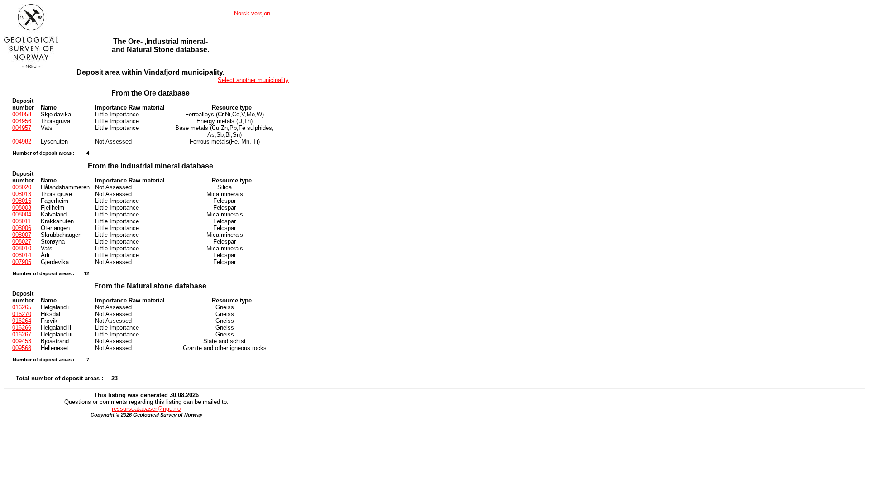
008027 (21, 241)
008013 (21, 194)
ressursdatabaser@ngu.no (146, 408)
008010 (21, 248)
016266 (21, 327)
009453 (21, 341)
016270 (21, 314)
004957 (21, 128)
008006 (21, 228)
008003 (21, 207)
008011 (21, 221)
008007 (21, 234)
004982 (21, 141)
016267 (21, 334)
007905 (21, 262)
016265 (21, 307)
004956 (21, 121)
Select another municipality (253, 80)
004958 (21, 114)
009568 (21, 348)
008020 (21, 187)
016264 (21, 320)
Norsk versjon (252, 13)
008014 (21, 255)
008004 (21, 214)
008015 (21, 200)
